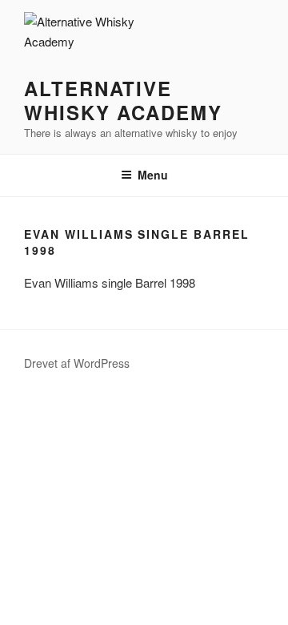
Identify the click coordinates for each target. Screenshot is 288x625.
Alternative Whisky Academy (123, 100)
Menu (153, 175)
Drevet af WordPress (77, 363)
